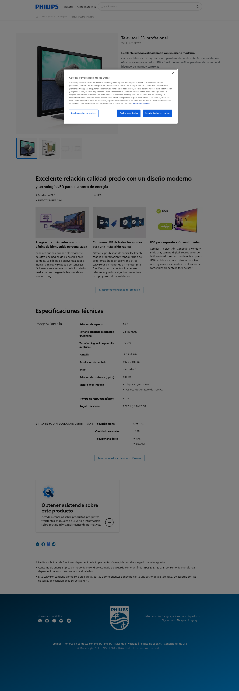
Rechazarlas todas (129, 113)
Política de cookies (141, 103)
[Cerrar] (173, 73)
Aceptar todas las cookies (157, 113)
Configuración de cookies (84, 113)
